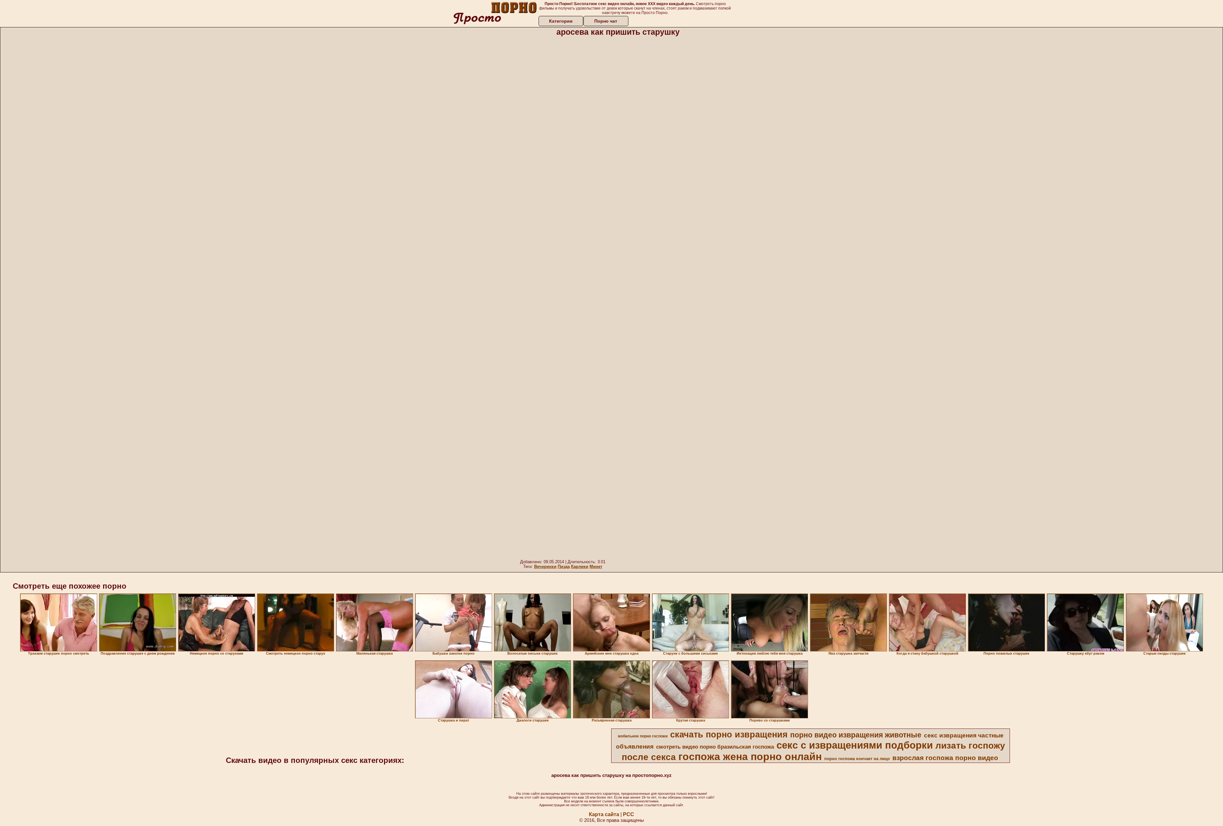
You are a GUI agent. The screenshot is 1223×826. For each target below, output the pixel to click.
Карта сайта (604, 814)
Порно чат (605, 21)
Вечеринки (545, 566)
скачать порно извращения (729, 734)
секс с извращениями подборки (854, 745)
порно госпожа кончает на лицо (857, 758)
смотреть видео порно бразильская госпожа (715, 746)
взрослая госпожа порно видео (945, 758)
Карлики (579, 566)
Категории (561, 21)
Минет (596, 566)
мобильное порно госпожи (643, 736)
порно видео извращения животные (855, 735)
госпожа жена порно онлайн (750, 756)
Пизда (564, 566)
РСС (628, 814)
